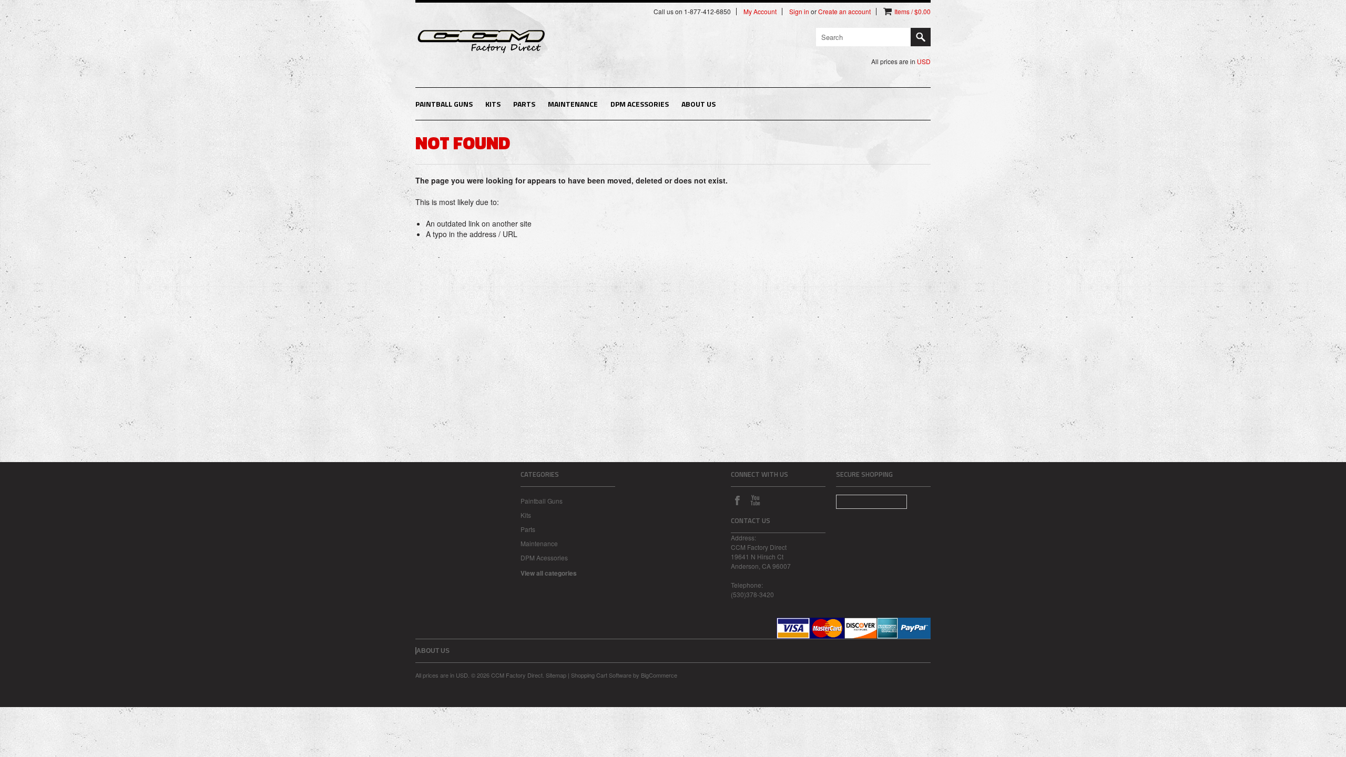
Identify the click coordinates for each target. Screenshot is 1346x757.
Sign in (799, 11)
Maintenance (573, 103)
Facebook (737, 500)
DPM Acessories (639, 103)
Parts (524, 103)
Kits (493, 103)
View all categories (549, 573)
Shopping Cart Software (601, 675)
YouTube (755, 500)
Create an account (844, 11)
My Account (760, 11)
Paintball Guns (444, 103)
